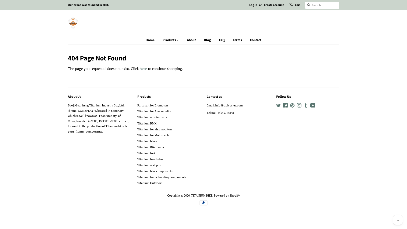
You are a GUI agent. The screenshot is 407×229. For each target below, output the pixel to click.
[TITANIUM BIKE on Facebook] (285, 106)
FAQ (222, 40)
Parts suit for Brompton (152, 105)
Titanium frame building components (161, 177)
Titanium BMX (146, 123)
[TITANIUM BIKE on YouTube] (312, 106)
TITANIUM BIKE (202, 195)
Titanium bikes (147, 141)
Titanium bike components (155, 171)
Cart (297, 5)
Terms (237, 40)
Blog (207, 40)
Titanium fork (146, 153)
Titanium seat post (149, 165)
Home (150, 40)
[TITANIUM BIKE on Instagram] (299, 106)
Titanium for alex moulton (154, 129)
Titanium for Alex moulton (154, 111)
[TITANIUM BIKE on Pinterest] (292, 106)
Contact (255, 40)
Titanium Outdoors (149, 183)
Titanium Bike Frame (151, 147)
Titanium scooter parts (152, 117)
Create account (274, 5)
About (191, 40)
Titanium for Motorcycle (153, 135)
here (143, 68)
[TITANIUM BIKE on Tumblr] (306, 106)
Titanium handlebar (150, 159)
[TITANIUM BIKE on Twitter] (278, 106)
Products (170, 40)
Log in (253, 5)
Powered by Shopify (227, 195)
